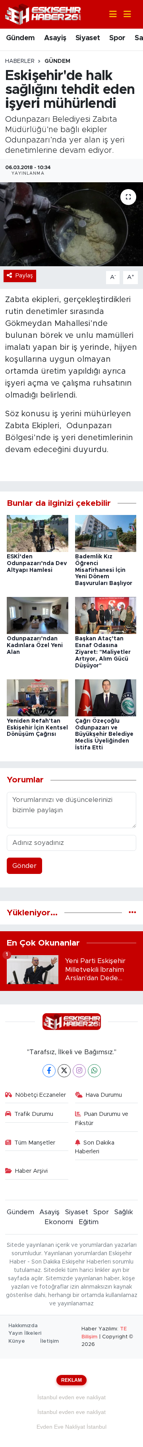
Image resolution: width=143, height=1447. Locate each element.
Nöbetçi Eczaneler (40, 1095)
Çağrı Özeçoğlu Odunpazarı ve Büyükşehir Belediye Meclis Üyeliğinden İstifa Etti (104, 734)
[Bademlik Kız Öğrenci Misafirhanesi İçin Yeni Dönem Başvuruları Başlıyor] (106, 533)
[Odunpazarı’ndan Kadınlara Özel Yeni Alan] (37, 615)
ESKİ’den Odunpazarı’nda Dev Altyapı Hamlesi (37, 563)
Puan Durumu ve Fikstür (102, 1118)
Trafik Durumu (33, 1114)
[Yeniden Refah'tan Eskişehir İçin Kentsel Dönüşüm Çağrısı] (37, 697)
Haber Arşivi (31, 1171)
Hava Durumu (104, 1095)
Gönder (24, 865)
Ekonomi (58, 1222)
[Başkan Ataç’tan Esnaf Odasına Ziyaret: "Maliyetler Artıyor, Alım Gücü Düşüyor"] (106, 615)
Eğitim (89, 1222)
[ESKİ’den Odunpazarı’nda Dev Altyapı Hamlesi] (37, 533)
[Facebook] (49, 1070)
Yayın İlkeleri (24, 1333)
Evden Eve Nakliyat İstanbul (71, 1427)
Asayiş (55, 38)
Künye (16, 1341)
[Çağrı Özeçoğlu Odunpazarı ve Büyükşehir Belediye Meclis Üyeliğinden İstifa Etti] (106, 697)
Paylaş (24, 276)
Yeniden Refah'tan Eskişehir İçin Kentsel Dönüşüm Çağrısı (37, 727)
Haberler (20, 61)
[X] (64, 1070)
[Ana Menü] (124, 14)
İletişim (49, 1341)
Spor (117, 38)
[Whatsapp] (94, 1070)
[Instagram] (79, 1070)
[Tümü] (132, 912)
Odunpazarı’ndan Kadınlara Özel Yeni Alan (35, 645)
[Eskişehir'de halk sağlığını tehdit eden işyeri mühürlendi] (71, 224)
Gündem (20, 38)
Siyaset (87, 38)
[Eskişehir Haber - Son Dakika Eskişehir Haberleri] (43, 13)
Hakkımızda (23, 1325)
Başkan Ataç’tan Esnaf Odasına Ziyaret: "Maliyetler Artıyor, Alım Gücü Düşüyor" (103, 652)
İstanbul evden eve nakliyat (71, 1397)
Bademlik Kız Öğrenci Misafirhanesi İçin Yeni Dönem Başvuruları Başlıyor (103, 570)
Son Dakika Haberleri (95, 1147)
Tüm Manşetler (34, 1143)
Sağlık (123, 1212)
